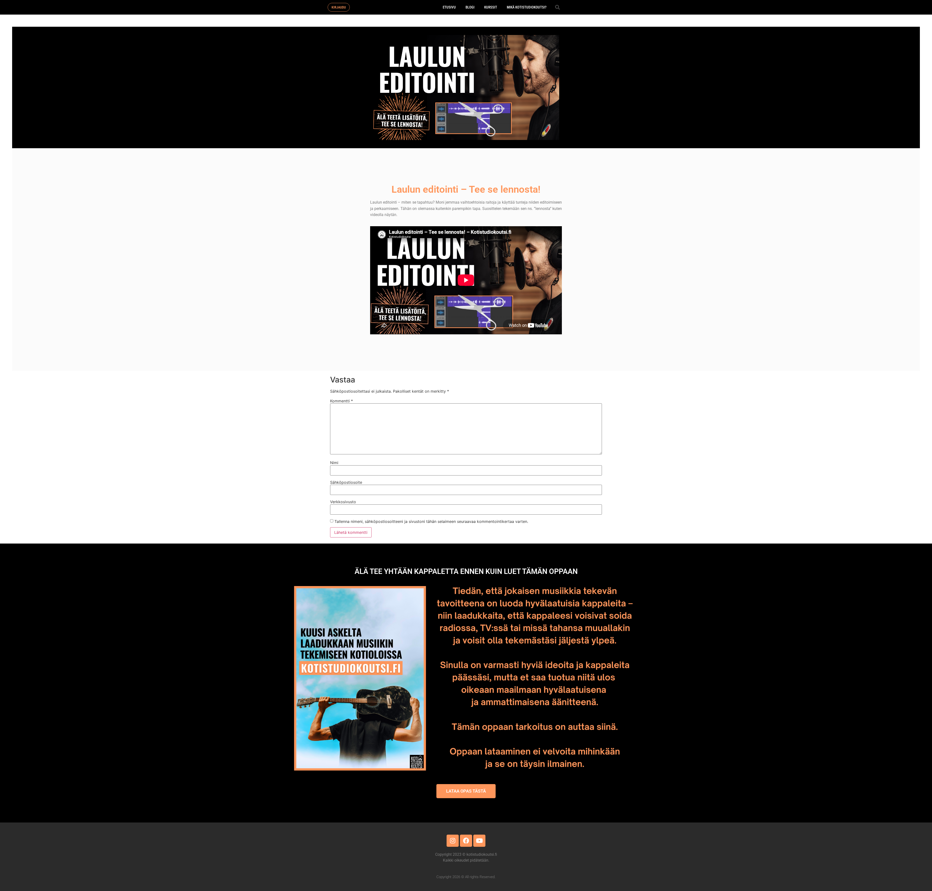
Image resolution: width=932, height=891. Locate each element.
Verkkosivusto (343, 502)
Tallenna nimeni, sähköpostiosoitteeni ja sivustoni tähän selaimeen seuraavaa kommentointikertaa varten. (431, 521)
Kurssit (490, 7)
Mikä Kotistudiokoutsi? (527, 7)
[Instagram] (453, 841)
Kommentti (341, 401)
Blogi (470, 7)
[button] (557, 7)
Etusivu (449, 7)
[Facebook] (466, 841)
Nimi (334, 463)
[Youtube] (479, 841)
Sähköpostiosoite (346, 482)
